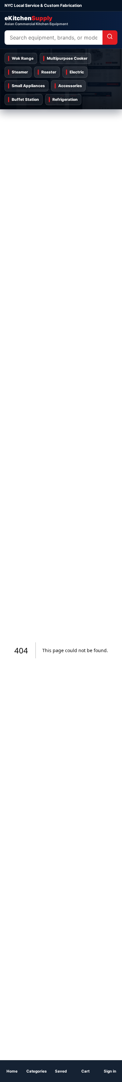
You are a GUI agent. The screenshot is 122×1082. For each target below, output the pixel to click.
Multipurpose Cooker (67, 58)
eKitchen (36, 20)
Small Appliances (28, 86)
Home (12, 1071)
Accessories (70, 86)
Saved (61, 1071)
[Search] (109, 37)
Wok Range (23, 58)
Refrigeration (65, 99)
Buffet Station (25, 99)
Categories (36, 1071)
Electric (77, 72)
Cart (85, 1071)
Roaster (48, 72)
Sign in (110, 1071)
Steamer (20, 72)
